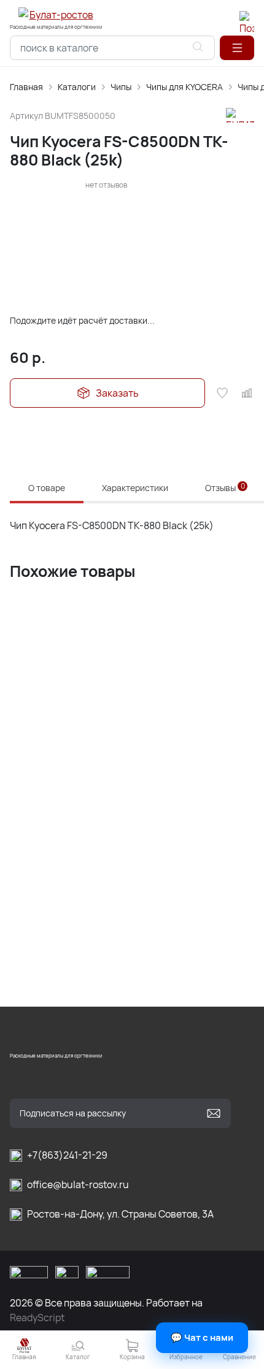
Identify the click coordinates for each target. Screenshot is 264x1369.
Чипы (121, 87)
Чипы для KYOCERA (184, 87)
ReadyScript (37, 1317)
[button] (237, 48)
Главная (26, 87)
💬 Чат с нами (202, 1337)
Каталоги (77, 87)
